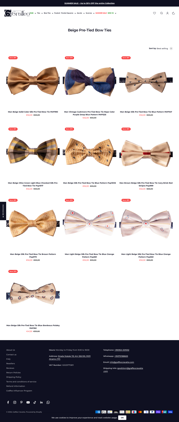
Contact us (11, 354)
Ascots (79, 13)
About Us (10, 350)
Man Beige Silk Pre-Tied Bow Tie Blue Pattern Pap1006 (89, 183)
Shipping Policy (13, 377)
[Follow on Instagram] (15, 402)
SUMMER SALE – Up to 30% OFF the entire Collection (89, 3)
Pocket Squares (67, 13)
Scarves (89, 13)
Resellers (10, 363)
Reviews (10, 368)
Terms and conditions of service (21, 381)
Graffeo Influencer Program (19, 391)
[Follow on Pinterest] (21, 402)
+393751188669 (121, 356)
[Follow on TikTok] (35, 402)
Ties (38, 13)
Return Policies (13, 372)
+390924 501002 (122, 350)
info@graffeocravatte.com (122, 362)
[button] (3, 211)
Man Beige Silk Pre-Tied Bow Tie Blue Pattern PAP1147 (146, 112)
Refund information (15, 386)
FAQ (8, 359)
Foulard (57, 13)
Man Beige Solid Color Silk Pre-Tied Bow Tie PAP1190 (33, 112)
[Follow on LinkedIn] (41, 402)
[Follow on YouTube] (28, 402)
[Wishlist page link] (154, 13)
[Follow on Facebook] (8, 402)
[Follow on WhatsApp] (48, 402)
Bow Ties (47, 13)
